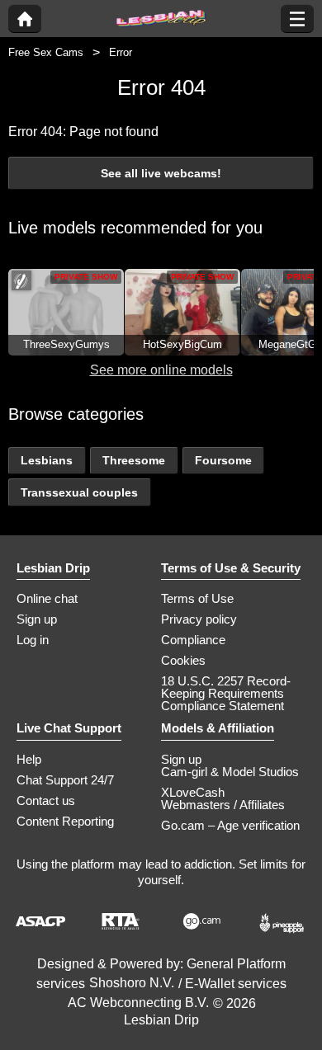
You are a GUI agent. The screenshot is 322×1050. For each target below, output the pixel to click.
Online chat (47, 598)
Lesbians (47, 460)
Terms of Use (197, 598)
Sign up (37, 619)
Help (29, 759)
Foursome (223, 460)
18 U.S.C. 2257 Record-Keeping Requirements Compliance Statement (226, 693)
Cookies (183, 660)
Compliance (193, 640)
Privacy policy (199, 619)
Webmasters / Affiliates (223, 805)
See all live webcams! (161, 173)
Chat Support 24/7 (65, 780)
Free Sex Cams (45, 52)
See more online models (161, 370)
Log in (33, 640)
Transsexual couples (79, 492)
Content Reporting (65, 821)
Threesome (133, 460)
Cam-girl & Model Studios (230, 772)
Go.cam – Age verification (230, 825)
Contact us (46, 800)
